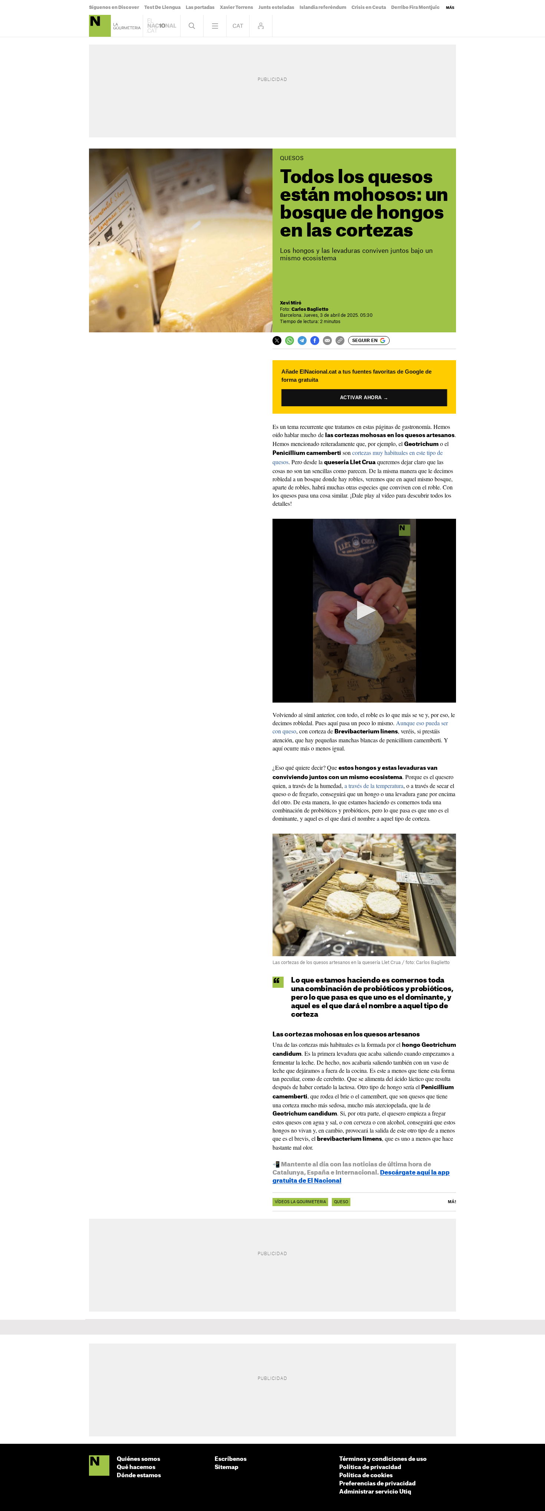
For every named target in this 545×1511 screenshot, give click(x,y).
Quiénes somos (138, 1459)
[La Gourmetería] (100, 26)
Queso (341, 1202)
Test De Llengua (162, 7)
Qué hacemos (136, 1467)
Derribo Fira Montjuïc (415, 7)
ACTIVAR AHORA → (364, 397)
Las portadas (200, 7)
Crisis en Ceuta (368, 7)
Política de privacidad (370, 1467)
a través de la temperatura (373, 785)
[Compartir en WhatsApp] (289, 340)
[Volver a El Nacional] (161, 26)
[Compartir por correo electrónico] (327, 340)
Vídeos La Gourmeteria (300, 1202)
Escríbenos (231, 1459)
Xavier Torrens (236, 7)
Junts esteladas (276, 7)
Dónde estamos (139, 1475)
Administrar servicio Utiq (375, 1492)
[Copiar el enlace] (340, 340)
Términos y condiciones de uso (383, 1459)
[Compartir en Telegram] (302, 340)
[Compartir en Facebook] (314, 340)
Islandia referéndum (323, 7)
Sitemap (226, 1467)
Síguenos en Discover (114, 7)
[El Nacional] (99, 1466)
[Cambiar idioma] (238, 26)
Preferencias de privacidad (377, 1483)
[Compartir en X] (276, 340)
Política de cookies (366, 1475)
